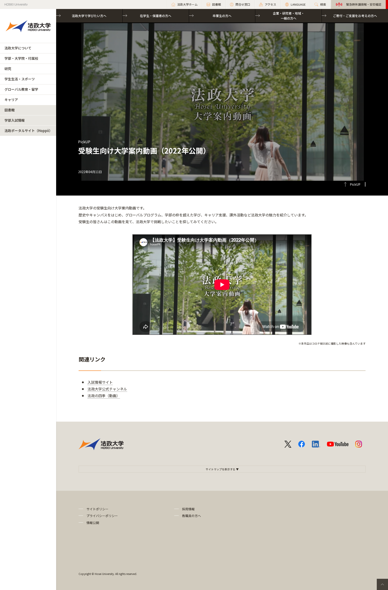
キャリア (11, 99)
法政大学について (17, 48)
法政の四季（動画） (104, 395)
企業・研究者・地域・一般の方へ (288, 15)
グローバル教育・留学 (21, 89)
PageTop (382, 584)
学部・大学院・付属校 (21, 58)
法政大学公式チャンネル (107, 389)
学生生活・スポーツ (19, 79)
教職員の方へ (191, 515)
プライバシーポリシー (102, 515)
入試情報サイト (100, 382)
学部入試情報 (14, 120)
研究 (7, 68)
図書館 (9, 110)
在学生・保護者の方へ (155, 15)
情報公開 (92, 522)
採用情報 (188, 509)
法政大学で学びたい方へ (89, 15)
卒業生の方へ (222, 15)
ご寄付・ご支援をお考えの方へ (355, 15)
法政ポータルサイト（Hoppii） (28, 130)
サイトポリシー (97, 509)
